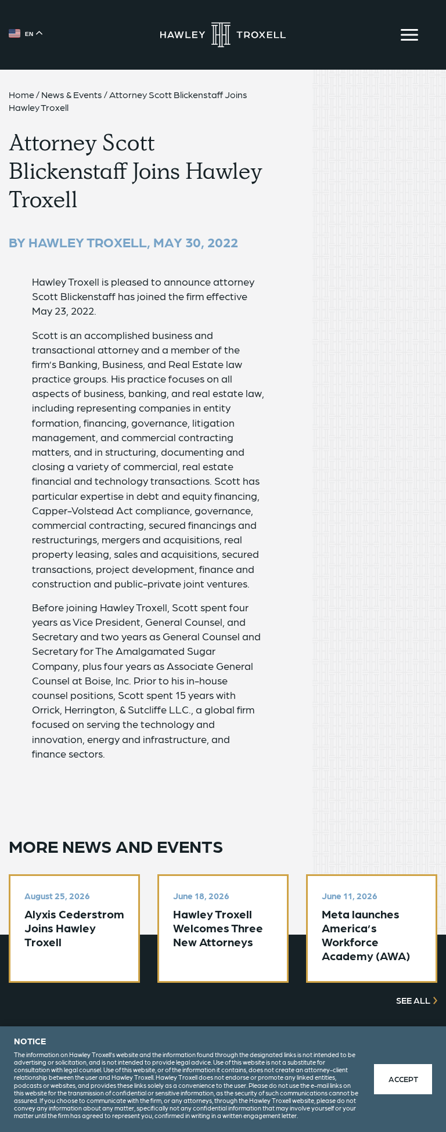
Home (21, 94)
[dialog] (223, 1079)
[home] (223, 35)
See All (413, 1000)
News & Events (71, 94)
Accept (403, 1078)
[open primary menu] (409, 35)
